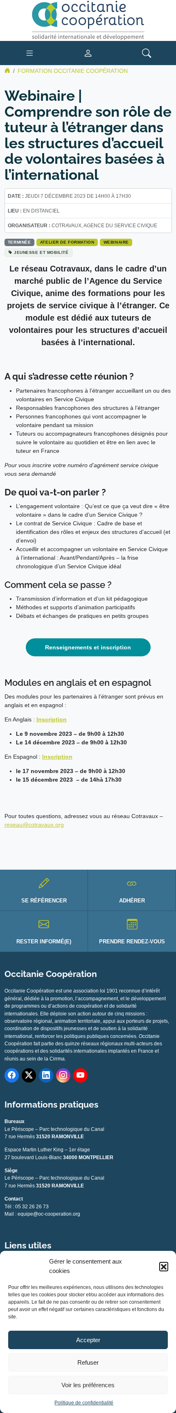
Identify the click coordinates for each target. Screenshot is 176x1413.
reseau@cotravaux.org (34, 824)
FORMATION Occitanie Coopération (73, 71)
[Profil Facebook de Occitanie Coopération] (12, 1075)
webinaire (116, 242)
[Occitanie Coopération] (88, 20)
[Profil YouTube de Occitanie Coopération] (80, 1075)
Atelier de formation (67, 242)
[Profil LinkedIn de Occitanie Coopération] (46, 1075)
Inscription (51, 719)
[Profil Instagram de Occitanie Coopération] (63, 1075)
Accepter (88, 1339)
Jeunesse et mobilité (41, 252)
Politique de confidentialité (83, 1403)
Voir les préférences (88, 1384)
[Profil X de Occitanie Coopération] (29, 1075)
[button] (164, 1266)
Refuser (88, 1362)
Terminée (19, 242)
